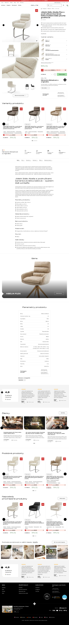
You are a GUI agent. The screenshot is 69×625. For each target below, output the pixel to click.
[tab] (32, 140)
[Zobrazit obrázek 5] (11, 86)
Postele (3, 591)
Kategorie (44, 8)
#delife (35, 542)
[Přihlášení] (63, 5)
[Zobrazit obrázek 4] (20, 68)
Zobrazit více (24, 399)
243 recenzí (9, 399)
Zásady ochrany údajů (23, 593)
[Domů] (34, 5)
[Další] (37, 25)
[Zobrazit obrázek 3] (30, 50)
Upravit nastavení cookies (43, 620)
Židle (53, 8)
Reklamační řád (22, 591)
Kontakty (20, 587)
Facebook (38, 587)
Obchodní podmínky (23, 589)
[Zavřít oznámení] (68, 0)
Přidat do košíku (62, 74)
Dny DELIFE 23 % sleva (25, 0)
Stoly (3, 593)
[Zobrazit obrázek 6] (30, 86)
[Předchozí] (3, 25)
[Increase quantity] (55, 74)
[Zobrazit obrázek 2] (11, 50)
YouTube (37, 591)
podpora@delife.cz (61, 95)
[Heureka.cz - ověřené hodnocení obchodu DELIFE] (64, 597)
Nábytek (49, 8)
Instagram (38, 589)
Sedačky (4, 587)
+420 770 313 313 (57, 2)
